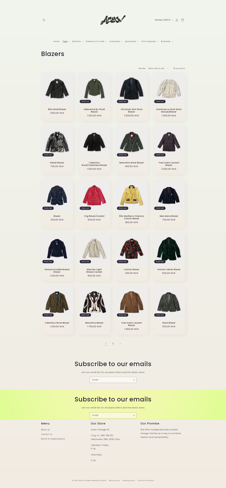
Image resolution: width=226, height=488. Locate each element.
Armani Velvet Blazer (168, 269)
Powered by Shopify (98, 480)
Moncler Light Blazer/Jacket (94, 270)
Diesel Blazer (57, 162)
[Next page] (120, 344)
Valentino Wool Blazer (57, 323)
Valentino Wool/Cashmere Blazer (94, 164)
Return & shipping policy (53, 438)
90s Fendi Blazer (57, 109)
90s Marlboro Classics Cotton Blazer (131, 217)
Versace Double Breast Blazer (57, 270)
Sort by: (142, 68)
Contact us (46, 434)
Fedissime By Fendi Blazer (94, 110)
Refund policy (114, 480)
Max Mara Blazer (169, 216)
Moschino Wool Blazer (131, 162)
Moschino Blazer (94, 323)
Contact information (145, 480)
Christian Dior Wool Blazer (132, 110)
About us (45, 429)
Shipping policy (129, 480)
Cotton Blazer (131, 269)
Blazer (57, 216)
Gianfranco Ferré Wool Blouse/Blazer (168, 110)
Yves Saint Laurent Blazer (169, 164)
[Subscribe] (133, 380)
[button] (44, 20)
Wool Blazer (169, 323)
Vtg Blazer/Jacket (94, 216)
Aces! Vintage (84, 480)
